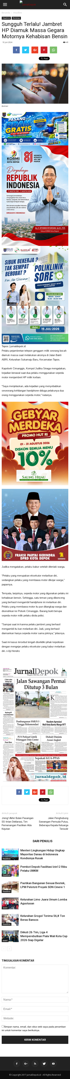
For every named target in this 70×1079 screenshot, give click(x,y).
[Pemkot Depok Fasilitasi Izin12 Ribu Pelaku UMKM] (10, 871)
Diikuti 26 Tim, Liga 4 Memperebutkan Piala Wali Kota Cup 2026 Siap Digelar (43, 936)
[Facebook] (16, 1063)
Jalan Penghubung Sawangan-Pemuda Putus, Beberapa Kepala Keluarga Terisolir (53, 823)
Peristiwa (16, 18)
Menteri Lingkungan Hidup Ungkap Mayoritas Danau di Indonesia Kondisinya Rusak (42, 854)
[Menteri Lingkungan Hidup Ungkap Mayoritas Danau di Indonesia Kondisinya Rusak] (10, 854)
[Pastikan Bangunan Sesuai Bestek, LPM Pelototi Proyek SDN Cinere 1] (10, 887)
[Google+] (25, 1063)
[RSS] (35, 1063)
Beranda (6, 12)
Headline (17, 12)
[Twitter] (44, 1063)
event (5, 908)
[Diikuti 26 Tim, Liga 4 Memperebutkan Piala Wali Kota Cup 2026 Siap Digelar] (10, 936)
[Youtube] (53, 1063)
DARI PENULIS (42, 841)
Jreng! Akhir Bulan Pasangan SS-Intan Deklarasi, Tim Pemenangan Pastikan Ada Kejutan (17, 823)
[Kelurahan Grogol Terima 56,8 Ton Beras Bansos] (10, 920)
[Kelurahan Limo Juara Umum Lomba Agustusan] (10, 903)
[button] (65, 4)
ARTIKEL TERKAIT (16, 841)
